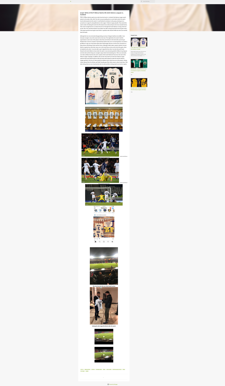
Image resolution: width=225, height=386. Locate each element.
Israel (104, 369)
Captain (93, 369)
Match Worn (109, 369)
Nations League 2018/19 (117, 369)
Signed (87, 371)
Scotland (82, 371)
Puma (124, 369)
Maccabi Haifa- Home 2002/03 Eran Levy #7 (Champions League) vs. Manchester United (138, 71)
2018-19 (82, 369)
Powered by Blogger (113, 384)
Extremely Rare (99, 369)
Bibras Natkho (87, 369)
